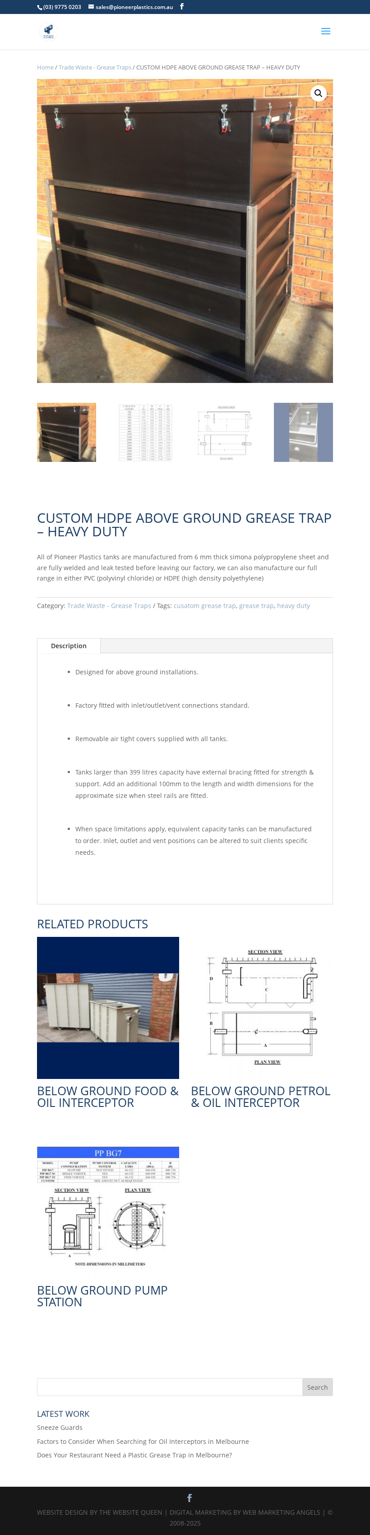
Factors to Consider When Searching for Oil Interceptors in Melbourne (143, 1441)
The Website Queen (130, 1512)
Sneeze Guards (60, 1427)
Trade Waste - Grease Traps (95, 67)
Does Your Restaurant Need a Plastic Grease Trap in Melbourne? (134, 1455)
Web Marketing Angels (281, 1512)
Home (45, 67)
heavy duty (293, 605)
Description (69, 645)
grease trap (256, 605)
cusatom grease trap (205, 605)
